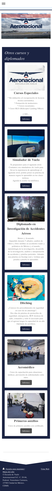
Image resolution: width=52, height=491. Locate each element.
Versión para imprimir (14, 468)
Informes (26, 119)
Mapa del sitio (8, 471)
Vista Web (45, 468)
